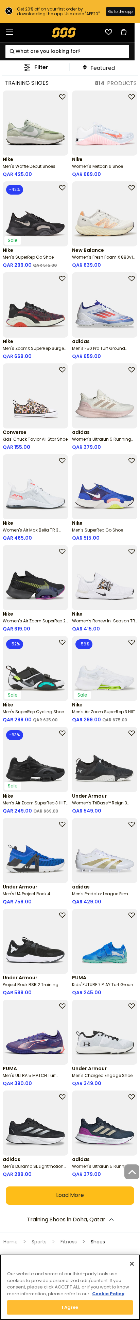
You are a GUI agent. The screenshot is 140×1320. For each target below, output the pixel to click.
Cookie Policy (108, 1294)
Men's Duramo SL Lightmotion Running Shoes (33, 1169)
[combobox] (67, 51)
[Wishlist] (108, 32)
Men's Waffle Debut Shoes (29, 166)
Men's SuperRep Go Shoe (28, 257)
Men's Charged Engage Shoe (102, 1075)
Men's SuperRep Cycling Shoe (33, 712)
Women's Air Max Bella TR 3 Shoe (30, 532)
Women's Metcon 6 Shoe (97, 166)
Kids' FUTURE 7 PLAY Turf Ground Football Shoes (104, 987)
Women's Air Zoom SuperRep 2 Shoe (34, 623)
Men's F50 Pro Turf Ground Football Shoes (98, 351)
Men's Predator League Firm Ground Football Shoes (100, 896)
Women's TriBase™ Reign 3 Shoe (99, 805)
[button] (36, 67)
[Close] (131, 1263)
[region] (70, 1287)
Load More (70, 1195)
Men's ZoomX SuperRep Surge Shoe (33, 351)
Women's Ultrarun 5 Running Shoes (101, 441)
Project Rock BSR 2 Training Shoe (30, 987)
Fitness (68, 1242)
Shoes (98, 1242)
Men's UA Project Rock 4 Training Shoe (26, 896)
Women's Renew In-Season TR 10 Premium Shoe (103, 623)
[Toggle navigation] (9, 32)
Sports (39, 1242)
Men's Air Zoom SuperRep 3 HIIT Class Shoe (103, 714)
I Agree (70, 1307)
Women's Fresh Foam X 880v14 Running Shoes (104, 259)
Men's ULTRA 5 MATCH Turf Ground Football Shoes (29, 1078)
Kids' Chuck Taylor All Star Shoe (35, 439)
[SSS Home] (64, 32)
